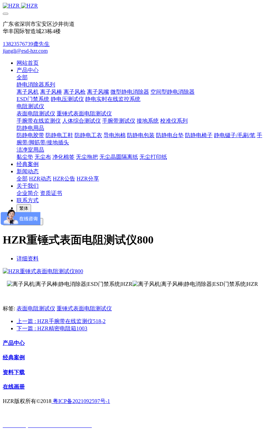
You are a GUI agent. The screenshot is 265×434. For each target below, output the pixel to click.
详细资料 (28, 258)
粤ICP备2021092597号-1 (80, 401)
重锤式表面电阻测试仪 (84, 308)
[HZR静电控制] (132, 6)
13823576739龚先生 (26, 44)
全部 (22, 77)
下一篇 (52, 328)
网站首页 (28, 63)
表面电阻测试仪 (36, 308)
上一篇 (61, 321)
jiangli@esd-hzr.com (25, 51)
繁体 (23, 208)
